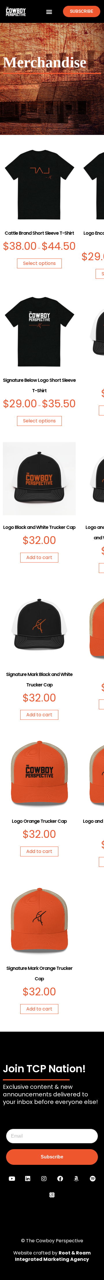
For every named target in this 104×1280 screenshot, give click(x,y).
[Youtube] (11, 1179)
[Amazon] (76, 1179)
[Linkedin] (28, 1179)
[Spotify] (92, 1179)
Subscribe (52, 1156)
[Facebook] (60, 1179)
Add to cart (39, 557)
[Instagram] (44, 1179)
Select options (39, 263)
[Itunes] (52, 1195)
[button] (49, 11)
